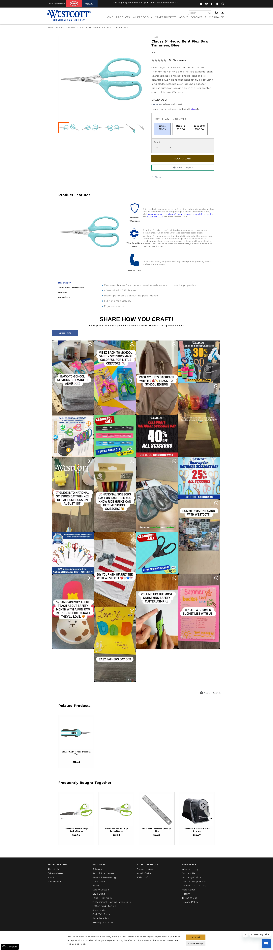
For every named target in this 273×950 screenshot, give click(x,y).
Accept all (196, 937)
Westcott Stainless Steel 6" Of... (156, 830)
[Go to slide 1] (64, 128)
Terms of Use (189, 898)
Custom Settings (195, 943)
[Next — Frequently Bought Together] (210, 818)
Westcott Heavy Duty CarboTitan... (76, 830)
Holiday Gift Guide (103, 922)
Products (61, 27)
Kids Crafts (143, 877)
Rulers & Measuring (104, 877)
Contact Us (188, 873)
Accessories (99, 910)
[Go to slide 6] (119, 128)
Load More (130, 688)
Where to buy (190, 869)
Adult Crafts (144, 873)
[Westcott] (90, 4)
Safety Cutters (101, 889)
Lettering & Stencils (104, 906)
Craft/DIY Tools (101, 914)
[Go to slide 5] (108, 128)
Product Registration (194, 881)
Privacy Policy (190, 902)
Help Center (189, 889)
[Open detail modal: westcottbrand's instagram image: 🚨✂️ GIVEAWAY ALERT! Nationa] (73, 553)
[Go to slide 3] (86, 128)
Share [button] (158, 177)
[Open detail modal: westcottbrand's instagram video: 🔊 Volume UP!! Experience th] (157, 611)
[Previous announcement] (104, 3)
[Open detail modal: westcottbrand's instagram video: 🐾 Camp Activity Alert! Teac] (73, 611)
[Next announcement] (187, 3)
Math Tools (99, 881)
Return (186, 893)
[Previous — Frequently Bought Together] (62, 818)
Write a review (179, 60)
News (51, 877)
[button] (123, 19)
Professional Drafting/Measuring (111, 902)
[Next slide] (139, 79)
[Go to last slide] (64, 79)
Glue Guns (98, 893)
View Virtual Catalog (194, 885)
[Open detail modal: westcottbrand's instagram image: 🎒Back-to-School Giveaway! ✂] (73, 436)
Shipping (155, 104)
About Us (53, 869)
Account (222, 13)
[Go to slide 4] (97, 128)
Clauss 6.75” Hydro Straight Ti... (76, 753)
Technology (55, 881)
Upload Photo (65, 333)
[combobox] (200, 13)
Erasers (96, 885)
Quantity (158, 142)
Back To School (101, 918)
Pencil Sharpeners (103, 873)
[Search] (209, 13)
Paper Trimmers (102, 898)
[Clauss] (74, 4)
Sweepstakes (145, 869)
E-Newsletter (56, 873)
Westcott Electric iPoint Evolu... (197, 830)
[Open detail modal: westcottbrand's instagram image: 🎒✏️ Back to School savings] (199, 361)
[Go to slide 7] (130, 128)
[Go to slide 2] (75, 128)
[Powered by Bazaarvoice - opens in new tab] (210, 693)
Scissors (72, 27)
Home (51, 27)
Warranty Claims (191, 877)
